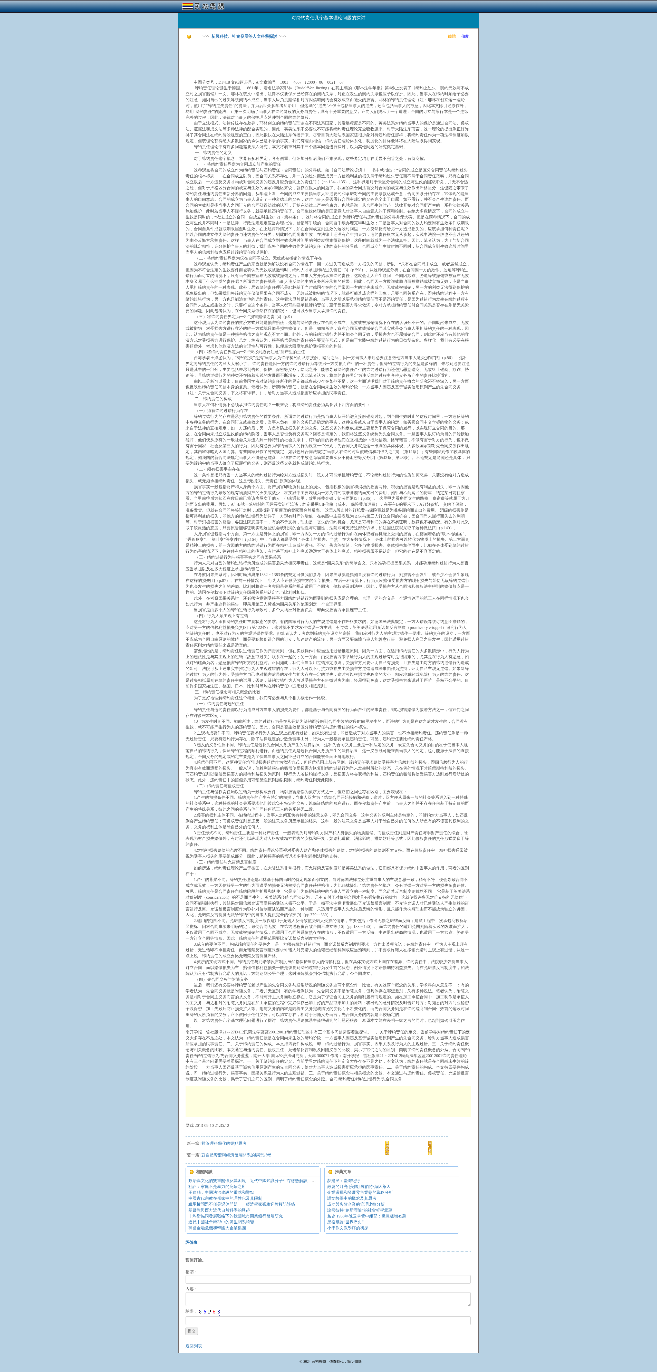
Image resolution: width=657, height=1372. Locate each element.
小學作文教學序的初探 (347, 1228)
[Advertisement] (279, 56)
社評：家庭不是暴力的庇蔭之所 (217, 1186)
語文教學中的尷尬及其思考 (351, 1198)
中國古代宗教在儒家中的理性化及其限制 (225, 1198)
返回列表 (194, 1346)
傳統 (465, 36)
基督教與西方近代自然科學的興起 (219, 1210)
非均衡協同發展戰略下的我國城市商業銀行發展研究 (235, 1216)
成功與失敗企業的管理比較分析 (356, 1204)
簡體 (452, 36)
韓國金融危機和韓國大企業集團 (217, 1228)
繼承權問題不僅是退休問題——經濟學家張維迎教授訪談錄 (241, 1204)
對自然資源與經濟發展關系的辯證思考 (236, 1155)
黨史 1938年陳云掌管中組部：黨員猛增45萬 (366, 1216)
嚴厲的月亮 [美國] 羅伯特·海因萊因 (359, 1186)
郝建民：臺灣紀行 (343, 1180)
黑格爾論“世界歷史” (345, 1222)
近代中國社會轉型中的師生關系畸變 (221, 1222)
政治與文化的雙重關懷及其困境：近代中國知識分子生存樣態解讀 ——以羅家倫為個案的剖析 (276, 1180)
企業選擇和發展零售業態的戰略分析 (360, 1192)
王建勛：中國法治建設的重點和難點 (221, 1192)
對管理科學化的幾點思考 (224, 1143)
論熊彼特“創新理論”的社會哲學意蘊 (359, 1210)
